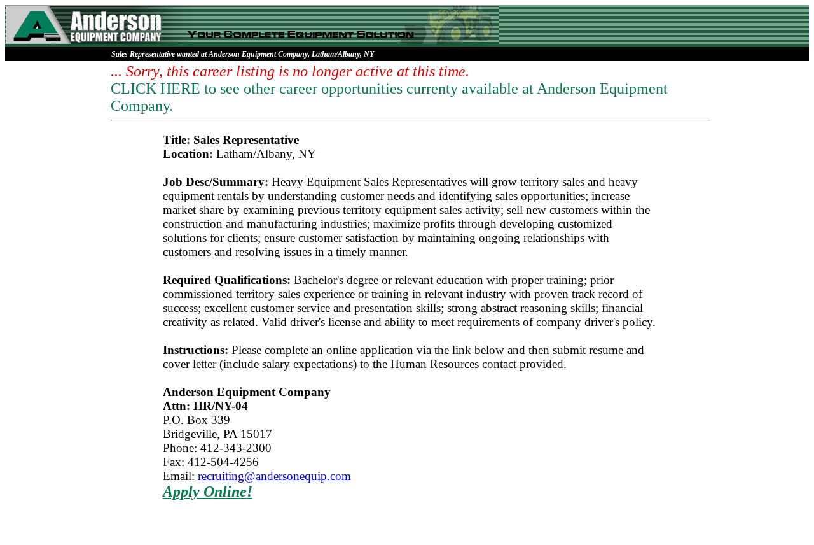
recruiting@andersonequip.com (274, 476)
